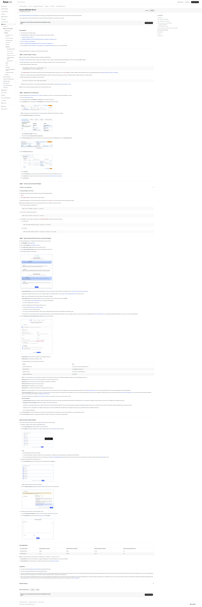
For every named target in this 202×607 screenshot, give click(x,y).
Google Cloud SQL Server (11, 55)
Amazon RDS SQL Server (60, 6)
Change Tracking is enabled (27, 37)
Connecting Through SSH (126, 392)
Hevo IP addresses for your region (35, 95)
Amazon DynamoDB (9, 40)
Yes (33, 589)
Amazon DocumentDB (9, 38)
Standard (147, 10)
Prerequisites (160, 17)
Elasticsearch (8, 42)
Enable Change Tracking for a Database (110, 72)
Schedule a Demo (195, 2)
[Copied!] (152, 67)
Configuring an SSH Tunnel (44, 393)
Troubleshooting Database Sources (10, 70)
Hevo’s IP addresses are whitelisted (28, 41)
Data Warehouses (7, 30)
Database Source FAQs (9, 72)
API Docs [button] (187, 2)
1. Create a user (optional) (162, 24)
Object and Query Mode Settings (68, 293)
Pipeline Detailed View (91, 390)
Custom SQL (85, 291)
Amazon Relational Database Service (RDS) (27, 15)
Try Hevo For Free (149, 22)
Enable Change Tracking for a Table (64, 84)
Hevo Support (76, 577)
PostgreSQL (8, 67)
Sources (30, 6)
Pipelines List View (36, 245)
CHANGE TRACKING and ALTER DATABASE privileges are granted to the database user (39, 39)
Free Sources (5, 26)
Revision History (160, 35)
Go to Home (181, 2)
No (38, 589)
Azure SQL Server (10, 51)
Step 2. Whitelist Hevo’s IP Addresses (164, 21)
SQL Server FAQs (10, 60)
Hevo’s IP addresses (42, 396)
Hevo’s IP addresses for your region (54, 175)
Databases (47, 6)
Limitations (159, 33)
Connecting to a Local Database (9, 36)
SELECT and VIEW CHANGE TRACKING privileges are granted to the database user (37, 43)
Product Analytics (6, 83)
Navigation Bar (32, 243)
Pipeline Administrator (50, 45)
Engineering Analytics (7, 76)
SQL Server (7, 46)
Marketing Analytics (6, 81)
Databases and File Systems (8, 28)
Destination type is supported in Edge (35, 307)
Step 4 (42, 422)
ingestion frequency (55, 560)
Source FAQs (5, 87)
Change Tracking (24, 59)
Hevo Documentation (23, 6)
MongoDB (7, 44)
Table (80, 291)
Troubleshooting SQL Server (10, 58)
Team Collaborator (40, 45)
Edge (152, 10)
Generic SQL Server (10, 53)
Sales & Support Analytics (7, 85)
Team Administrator (32, 45)
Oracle (7, 65)
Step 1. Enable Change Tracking (163, 19)
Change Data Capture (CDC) (34, 569)
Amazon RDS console (28, 97)
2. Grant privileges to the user (163, 26)
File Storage (6, 74)
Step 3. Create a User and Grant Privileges (165, 23)
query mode (41, 486)
